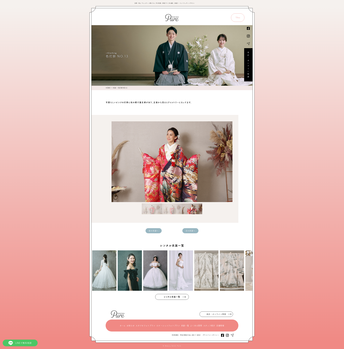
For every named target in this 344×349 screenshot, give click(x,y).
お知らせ (131, 326)
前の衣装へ (154, 231)
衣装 (114, 88)
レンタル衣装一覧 (172, 297)
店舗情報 (220, 326)
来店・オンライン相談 (248, 64)
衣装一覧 (185, 326)
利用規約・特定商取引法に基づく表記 (186, 335)
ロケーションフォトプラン (168, 326)
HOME (108, 88)
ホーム (122, 326)
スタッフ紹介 (209, 326)
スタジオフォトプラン (145, 326)
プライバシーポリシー (211, 335)
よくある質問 (196, 326)
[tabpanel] (172, 161)
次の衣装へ (190, 231)
